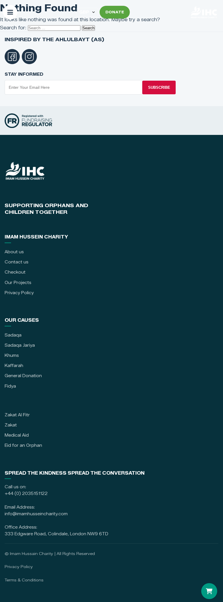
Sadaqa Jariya (20, 345)
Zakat (11, 425)
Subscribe (159, 87)
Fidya (10, 386)
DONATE (114, 12)
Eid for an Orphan (23, 445)
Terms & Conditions (24, 580)
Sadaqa (13, 335)
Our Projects (18, 282)
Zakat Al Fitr (17, 414)
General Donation (23, 375)
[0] (209, 591)
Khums (12, 355)
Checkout (15, 272)
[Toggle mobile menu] (10, 12)
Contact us (16, 262)
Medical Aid (17, 435)
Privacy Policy (19, 292)
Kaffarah (14, 365)
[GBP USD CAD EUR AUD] (87, 12)
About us (14, 251)
